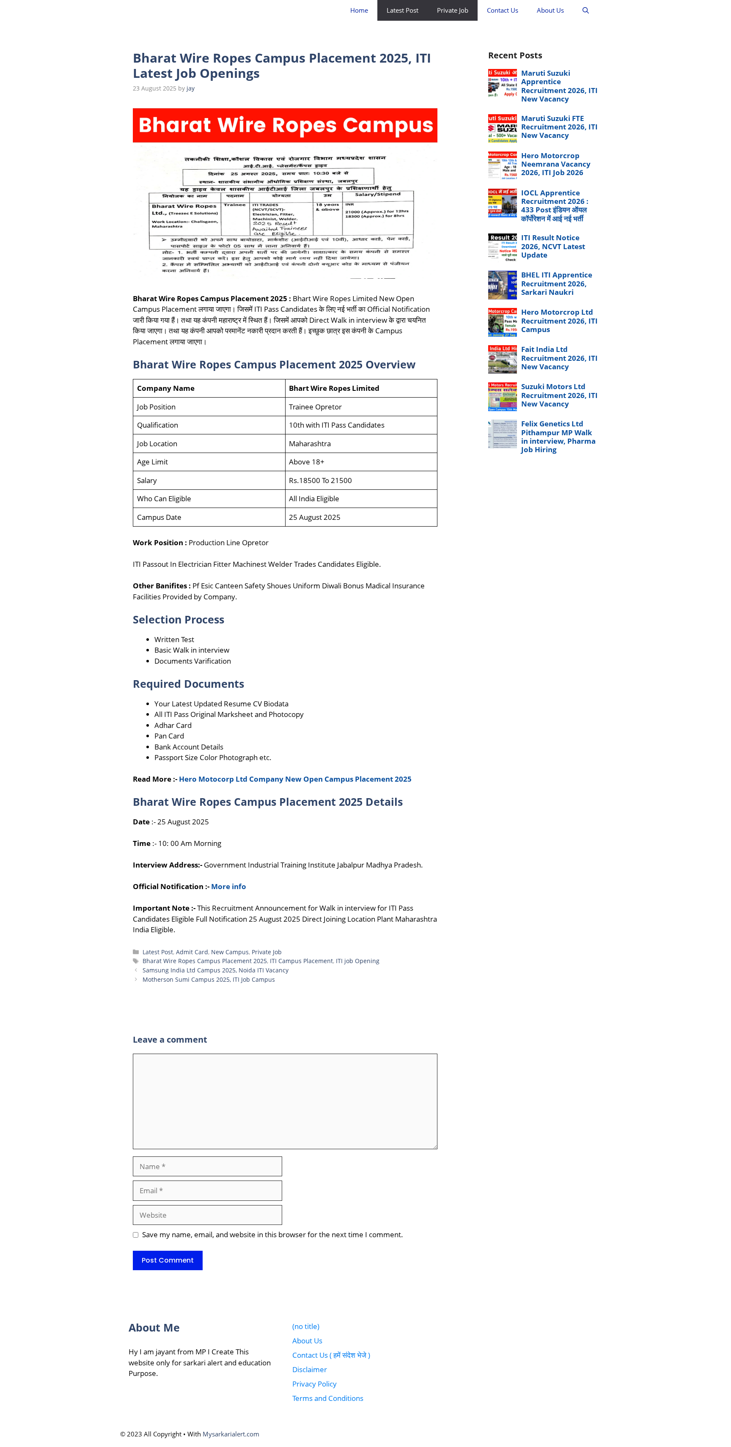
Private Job (452, 10)
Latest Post (402, 10)
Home (359, 10)
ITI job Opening (357, 961)
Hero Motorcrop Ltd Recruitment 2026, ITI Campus (559, 320)
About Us (550, 10)
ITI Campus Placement (301, 961)
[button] (585, 10)
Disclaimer (309, 1369)
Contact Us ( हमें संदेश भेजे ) (331, 1355)
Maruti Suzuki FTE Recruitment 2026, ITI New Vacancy (559, 126)
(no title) (305, 1326)
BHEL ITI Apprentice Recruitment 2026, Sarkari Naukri (556, 283)
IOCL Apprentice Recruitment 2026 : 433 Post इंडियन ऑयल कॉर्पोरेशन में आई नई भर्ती (554, 205)
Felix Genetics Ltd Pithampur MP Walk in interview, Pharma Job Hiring (558, 436)
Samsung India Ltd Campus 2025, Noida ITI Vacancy (216, 970)
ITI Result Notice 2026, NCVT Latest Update (553, 246)
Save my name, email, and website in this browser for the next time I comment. (272, 1234)
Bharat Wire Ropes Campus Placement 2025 (205, 961)
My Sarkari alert (175, 10)
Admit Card (192, 952)
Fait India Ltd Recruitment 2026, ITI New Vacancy (559, 357)
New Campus (230, 952)
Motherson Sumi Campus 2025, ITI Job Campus (209, 979)
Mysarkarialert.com (231, 1434)
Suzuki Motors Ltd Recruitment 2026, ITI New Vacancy (559, 395)
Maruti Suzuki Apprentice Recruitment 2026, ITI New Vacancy (559, 86)
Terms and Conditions (327, 1398)
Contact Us (502, 10)
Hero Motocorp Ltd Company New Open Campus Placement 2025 (295, 779)
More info (228, 886)
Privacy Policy (314, 1384)
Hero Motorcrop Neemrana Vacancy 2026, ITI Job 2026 (556, 164)
